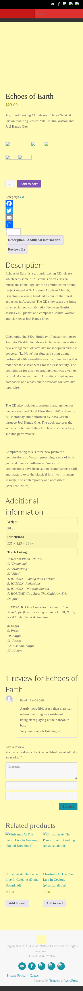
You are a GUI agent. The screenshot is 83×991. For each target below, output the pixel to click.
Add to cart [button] (17, 903)
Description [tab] (16, 240)
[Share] (41, 224)
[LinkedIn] (71, 4)
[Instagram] (78, 4)
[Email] (41, 217)
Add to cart (29, 184)
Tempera (54, 980)
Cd (22, 197)
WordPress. (71, 980)
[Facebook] (59, 4)
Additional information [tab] (43, 240)
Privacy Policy (16, 975)
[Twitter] (65, 4)
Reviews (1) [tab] (16, 249)
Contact (34, 975)
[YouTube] (53, 4)
